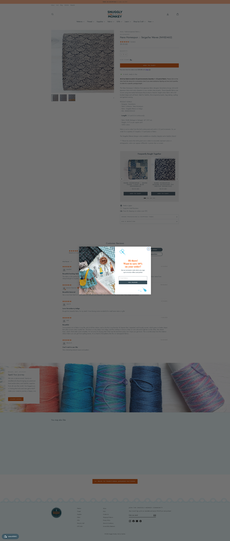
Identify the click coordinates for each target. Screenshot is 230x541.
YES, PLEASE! (133, 282)
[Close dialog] (148, 248)
